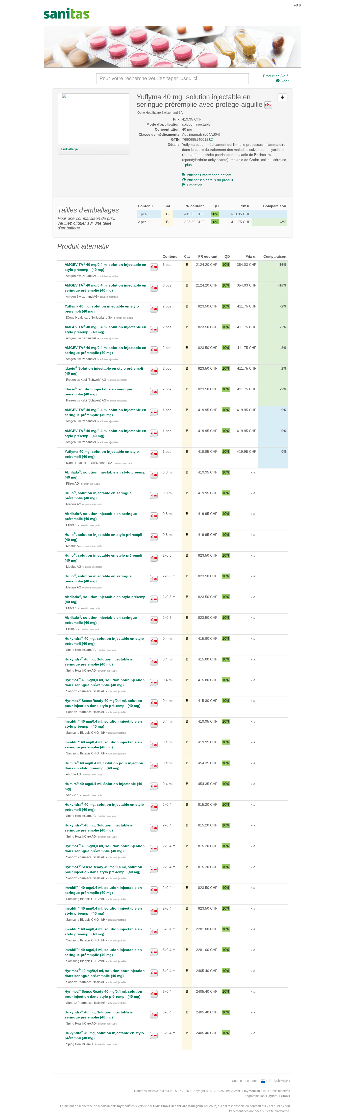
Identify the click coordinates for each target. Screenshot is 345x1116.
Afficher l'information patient (209, 175)
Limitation (194, 185)
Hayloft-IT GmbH (278, 1096)
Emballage (69, 149)
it (300, 5)
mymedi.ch (252, 1091)
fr (298, 5)
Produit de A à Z (276, 76)
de (294, 5)
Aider (284, 81)
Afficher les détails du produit (210, 180)
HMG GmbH (233, 1091)
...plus (187, 165)
